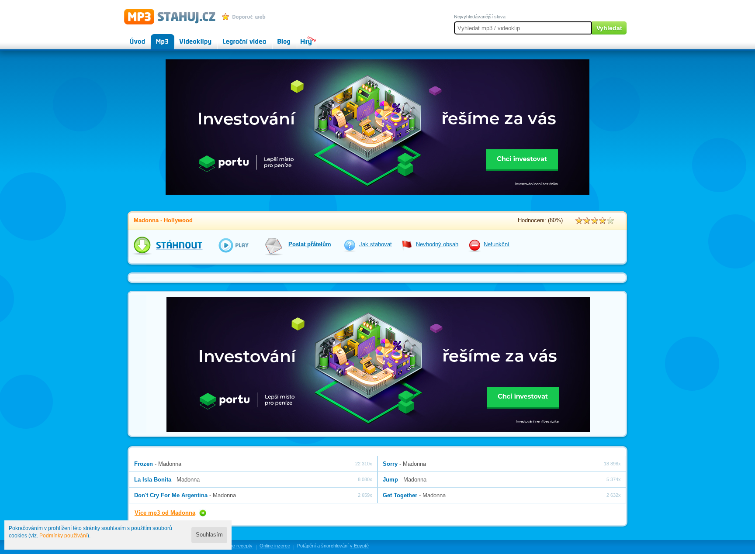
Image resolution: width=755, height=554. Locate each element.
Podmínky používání (63, 536)
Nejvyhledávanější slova (480, 16)
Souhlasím (209, 535)
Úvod (130, 37)
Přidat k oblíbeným (246, 17)
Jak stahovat (375, 244)
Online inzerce (275, 545)
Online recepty (237, 545)
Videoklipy (187, 37)
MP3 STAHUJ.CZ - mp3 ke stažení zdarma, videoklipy (166, 16)
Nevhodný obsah (437, 244)
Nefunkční (496, 244)
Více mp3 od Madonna (165, 512)
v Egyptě (359, 545)
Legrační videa (235, 37)
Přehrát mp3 (227, 245)
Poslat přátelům (309, 244)
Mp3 (156, 37)
